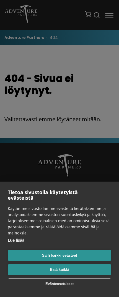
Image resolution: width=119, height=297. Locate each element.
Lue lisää (16, 240)
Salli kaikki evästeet (59, 255)
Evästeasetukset (59, 284)
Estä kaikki (59, 270)
